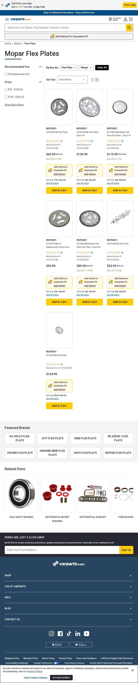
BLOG (8, 608)
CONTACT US (12, 619)
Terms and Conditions (86, 658)
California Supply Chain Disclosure (117, 658)
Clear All (102, 67)
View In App (129, 5)
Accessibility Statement (17, 663)
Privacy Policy (65, 658)
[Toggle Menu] (7, 19)
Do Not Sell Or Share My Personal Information (111, 663)
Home (8, 43)
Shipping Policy (12, 658)
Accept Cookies (61, 677)
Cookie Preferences (43, 663)
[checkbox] (6, 74)
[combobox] (72, 79)
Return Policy (48, 658)
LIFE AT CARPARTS (15, 586)
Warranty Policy (30, 658)
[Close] (132, 670)
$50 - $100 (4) (15, 89)
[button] (69, 5)
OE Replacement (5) (18, 74)
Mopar (17, 43)
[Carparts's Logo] (21, 19)
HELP (8, 597)
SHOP (8, 575)
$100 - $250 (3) (16, 97)
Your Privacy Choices (74, 663)
